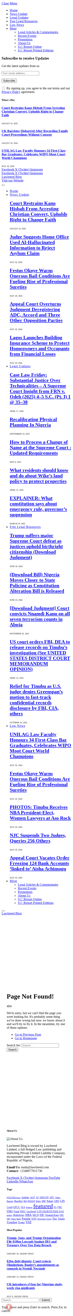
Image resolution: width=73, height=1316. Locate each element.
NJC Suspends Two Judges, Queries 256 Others (38, 838)
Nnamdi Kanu (52, 1215)
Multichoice (18, 1215)
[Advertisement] (36, 951)
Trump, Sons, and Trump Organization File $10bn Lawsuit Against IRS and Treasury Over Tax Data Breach (34, 1241)
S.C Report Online (30, 46)
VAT (29, 1222)
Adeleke (25, 1197)
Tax (54, 1218)
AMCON (44, 1197)
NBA (28, 1215)
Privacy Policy (11, 92)
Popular (26, 1218)
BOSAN (31, 1201)
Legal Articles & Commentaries (38, 32)
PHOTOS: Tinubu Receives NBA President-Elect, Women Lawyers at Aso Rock (40, 812)
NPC (62, 1215)
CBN (56, 1201)
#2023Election (13, 1197)
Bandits (18, 1201)
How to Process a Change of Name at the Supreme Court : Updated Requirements (40, 447)
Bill (25, 1201)
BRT (44, 1201)
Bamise (10, 1201)
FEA (23, 1207)
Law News (17, 25)
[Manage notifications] (9, 1307)
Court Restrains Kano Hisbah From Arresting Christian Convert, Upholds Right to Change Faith (33, 111)
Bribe (38, 1201)
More (13, 28)
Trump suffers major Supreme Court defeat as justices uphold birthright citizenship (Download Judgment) (36, 546)
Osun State (16, 1219)
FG (55, 1207)
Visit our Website (13, 180)
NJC (42, 1215)
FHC (59, 1207)
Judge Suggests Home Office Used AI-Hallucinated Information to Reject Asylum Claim (39, 245)
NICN (35, 1215)
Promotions (25, 39)
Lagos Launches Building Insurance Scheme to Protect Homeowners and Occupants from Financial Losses (40, 346)
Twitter (21, 1222)
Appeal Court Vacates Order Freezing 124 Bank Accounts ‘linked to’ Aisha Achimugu (40, 863)
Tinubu (61, 1218)
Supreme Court (44, 1219)
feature (29, 1207)
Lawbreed (31, 1211)
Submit (46, 1300)
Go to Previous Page (28, 1034)
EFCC (16, 1207)
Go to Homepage (26, 1038)
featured (43, 1206)
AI (37, 1197)
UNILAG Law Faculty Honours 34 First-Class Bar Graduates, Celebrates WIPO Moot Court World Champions (33, 154)
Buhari (50, 1201)
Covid (10, 1207)
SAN (33, 1218)
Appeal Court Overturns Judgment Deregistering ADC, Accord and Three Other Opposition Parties (36, 312)
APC (51, 1197)
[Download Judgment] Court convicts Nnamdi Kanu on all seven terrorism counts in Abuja (40, 616)
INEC (23, 1211)
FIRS (10, 1211)
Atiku (57, 1197)
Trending (12, 1222)
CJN (62, 1201)
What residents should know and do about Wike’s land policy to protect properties (39, 476)
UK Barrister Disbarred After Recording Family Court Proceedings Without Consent (35, 132)
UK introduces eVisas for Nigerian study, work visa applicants (35, 1286)
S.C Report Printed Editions (36, 50)
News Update (18, 14)
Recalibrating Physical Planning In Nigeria (33, 422)
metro (9, 1215)
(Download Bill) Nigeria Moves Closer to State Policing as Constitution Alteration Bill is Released (37, 583)
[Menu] (3, 185)
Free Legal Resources (24, 21)
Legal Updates (19, 17)
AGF (32, 1197)
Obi (8, 1219)
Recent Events (27, 35)
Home (14, 10)
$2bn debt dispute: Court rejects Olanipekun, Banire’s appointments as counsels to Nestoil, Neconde (33, 1264)
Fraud (16, 1211)
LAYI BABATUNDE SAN (50, 1211)
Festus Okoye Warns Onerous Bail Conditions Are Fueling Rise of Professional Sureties (40, 278)
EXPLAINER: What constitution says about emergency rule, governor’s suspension (38, 506)
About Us (24, 43)
